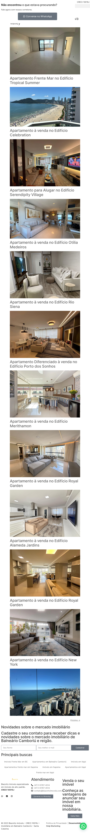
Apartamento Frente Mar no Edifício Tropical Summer (41, 80)
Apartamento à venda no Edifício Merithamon (39, 423)
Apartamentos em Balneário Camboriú (49, 761)
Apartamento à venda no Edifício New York (43, 662)
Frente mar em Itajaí (45, 772)
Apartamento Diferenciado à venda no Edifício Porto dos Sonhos (43, 364)
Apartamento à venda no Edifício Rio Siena (42, 304)
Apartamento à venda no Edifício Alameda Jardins (39, 542)
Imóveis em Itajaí (78, 761)
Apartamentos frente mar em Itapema (21, 767)
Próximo (75, 720)
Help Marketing (53, 826)
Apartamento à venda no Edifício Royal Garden (44, 483)
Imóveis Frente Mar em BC (16, 761)
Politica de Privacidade (56, 823)
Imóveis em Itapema (51, 767)
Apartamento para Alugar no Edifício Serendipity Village (42, 192)
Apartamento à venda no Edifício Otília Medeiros (44, 244)
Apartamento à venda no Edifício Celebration (39, 132)
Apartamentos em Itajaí (75, 767)
